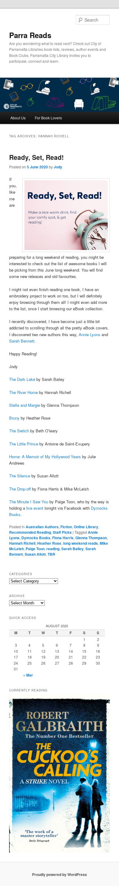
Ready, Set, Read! (36, 157)
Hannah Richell (22, 543)
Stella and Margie (24, 405)
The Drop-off (20, 489)
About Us (18, 117)
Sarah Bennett (21, 341)
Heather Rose (49, 543)
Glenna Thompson (91, 537)
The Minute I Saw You (28, 502)
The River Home (23, 392)
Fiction (66, 526)
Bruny (14, 418)
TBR (51, 554)
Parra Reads (30, 35)
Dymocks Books (35, 537)
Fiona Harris (63, 537)
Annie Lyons (89, 334)
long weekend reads (80, 543)
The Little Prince (23, 444)
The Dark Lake (22, 379)
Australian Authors (42, 526)
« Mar (28, 675)
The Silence (19, 476)
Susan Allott (35, 554)
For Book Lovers (48, 117)
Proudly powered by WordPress (59, 874)
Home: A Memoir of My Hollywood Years (45, 456)
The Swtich (19, 431)
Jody (58, 167)
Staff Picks (62, 532)
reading (53, 548)
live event (34, 508)
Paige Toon (35, 548)
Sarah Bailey (72, 548)
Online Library (86, 526)
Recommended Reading (30, 532)
